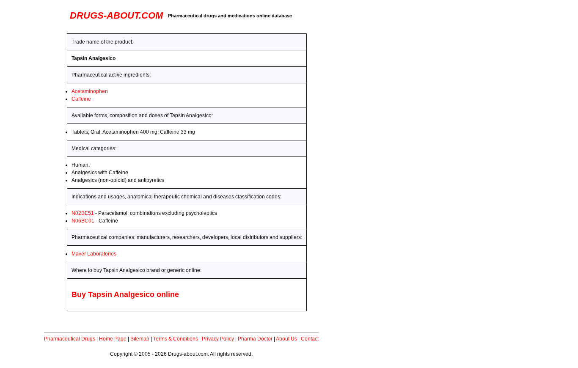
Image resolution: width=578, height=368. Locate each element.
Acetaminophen (90, 91)
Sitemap (139, 339)
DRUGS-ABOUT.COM (116, 15)
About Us (286, 339)
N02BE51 (83, 213)
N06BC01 (83, 221)
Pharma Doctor (255, 339)
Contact (310, 339)
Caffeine (81, 99)
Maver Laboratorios (94, 254)
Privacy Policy (218, 339)
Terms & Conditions (175, 339)
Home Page (113, 339)
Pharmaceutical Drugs (69, 339)
